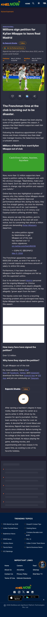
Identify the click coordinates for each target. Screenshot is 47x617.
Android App (29, 375)
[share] (34, 96)
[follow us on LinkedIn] (32, 592)
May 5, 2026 (17, 253)
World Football (8, 26)
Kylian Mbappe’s (30, 225)
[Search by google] (33, 3)
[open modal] (42, 564)
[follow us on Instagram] (19, 592)
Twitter (23, 373)
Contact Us (9, 574)
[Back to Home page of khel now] (10, 4)
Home (7, 565)
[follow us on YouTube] (27, 592)
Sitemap (36, 570)
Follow (23, 43)
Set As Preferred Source (15, 48)
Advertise (20, 570)
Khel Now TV (38, 574)
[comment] (20, 96)
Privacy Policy (22, 574)
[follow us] (27, 96)
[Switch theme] (39, 3)
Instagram (34, 373)
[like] (12, 96)
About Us (8, 570)
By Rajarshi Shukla (10, 43)
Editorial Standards (24, 578)
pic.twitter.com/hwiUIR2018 (24, 246)
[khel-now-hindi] (44, 3)
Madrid (29, 280)
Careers (20, 565)
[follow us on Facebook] (14, 592)
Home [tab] (27, 4)
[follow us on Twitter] (23, 592)
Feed (35, 565)
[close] (43, 599)
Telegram (35, 378)
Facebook (14, 373)
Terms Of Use (10, 578)
